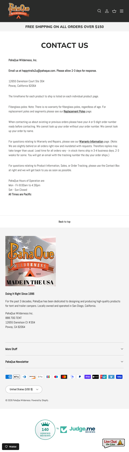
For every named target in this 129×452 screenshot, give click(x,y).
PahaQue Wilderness (21, 400)
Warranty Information (91, 141)
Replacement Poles (74, 111)
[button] (114, 11)
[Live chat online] (114, 443)
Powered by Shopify (39, 400)
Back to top (64, 221)
